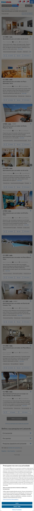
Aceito (17, 503)
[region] (17, 487)
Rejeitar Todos (17, 506)
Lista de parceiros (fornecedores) (10, 499)
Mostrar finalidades (17, 509)
